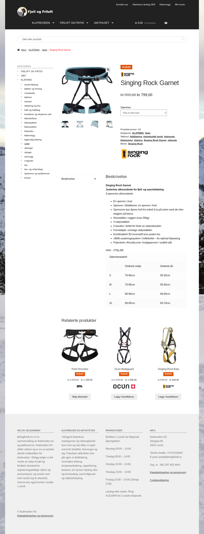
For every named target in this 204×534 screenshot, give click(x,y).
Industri (28, 101)
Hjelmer (28, 97)
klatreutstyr (126, 140)
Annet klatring (31, 84)
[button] (108, 69)
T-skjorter (28, 160)
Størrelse (125, 107)
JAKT (23, 75)
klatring (138, 140)
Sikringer (28, 148)
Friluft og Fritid (31, 71)
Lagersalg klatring (33, 139)
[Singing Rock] (168, 388)
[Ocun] (124, 388)
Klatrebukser (30, 118)
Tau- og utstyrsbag (33, 169)
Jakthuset (101, 23)
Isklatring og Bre (32, 106)
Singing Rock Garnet (155, 140)
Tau (26, 165)
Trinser (27, 178)
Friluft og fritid (72, 23)
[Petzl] (80, 388)
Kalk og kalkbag (32, 110)
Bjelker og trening (33, 88)
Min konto (180, 4)
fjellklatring (136, 136)
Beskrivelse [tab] (68, 178)
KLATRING (34, 50)
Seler (44, 50)
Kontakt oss (122, 4)
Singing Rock (135, 143)
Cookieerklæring (159, 480)
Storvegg (28, 156)
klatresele (169, 136)
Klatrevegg (165, 4)
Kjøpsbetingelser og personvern (168, 472)
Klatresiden (41, 23)
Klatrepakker (30, 122)
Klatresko (28, 131)
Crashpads (29, 93)
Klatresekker (30, 127)
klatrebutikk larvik (153, 136)
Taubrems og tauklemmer (37, 173)
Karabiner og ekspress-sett (37, 114)
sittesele (172, 140)
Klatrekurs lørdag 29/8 (144, 4)
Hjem (23, 50)
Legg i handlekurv (124, 396)
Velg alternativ (80, 396)
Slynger (28, 152)
